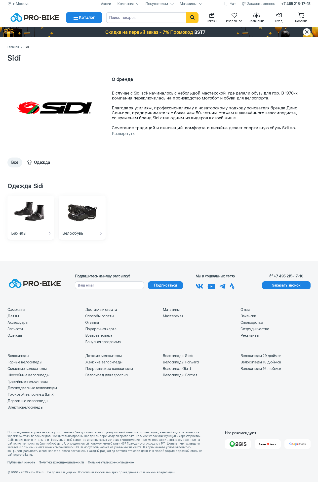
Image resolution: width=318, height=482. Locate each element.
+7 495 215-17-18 (296, 4)
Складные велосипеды (27, 368)
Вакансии (248, 316)
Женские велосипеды (103, 362)
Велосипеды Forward (181, 362)
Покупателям (156, 4)
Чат (233, 4)
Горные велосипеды (24, 362)
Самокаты (16, 309)
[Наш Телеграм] (222, 285)
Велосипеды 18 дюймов (260, 362)
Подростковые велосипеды (109, 368)
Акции (106, 4)
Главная (13, 47)
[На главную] (34, 17)
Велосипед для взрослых (106, 375)
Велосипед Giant (177, 368)
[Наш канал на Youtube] (211, 285)
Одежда (14, 335)
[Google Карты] (297, 444)
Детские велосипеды (103, 355)
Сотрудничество (254, 329)
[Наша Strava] (232, 285)
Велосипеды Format (180, 375)
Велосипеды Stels (178, 355)
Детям (13, 316)
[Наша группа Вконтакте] (199, 285)
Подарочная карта (101, 329)
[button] (159, 32)
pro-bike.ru (24, 454)
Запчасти (15, 329)
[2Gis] (238, 444)
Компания (125, 4)
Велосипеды (18, 355)
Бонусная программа (103, 342)
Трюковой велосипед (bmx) (30, 394)
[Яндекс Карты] (268, 444)
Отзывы (92, 322)
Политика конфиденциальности (61, 462)
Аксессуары (17, 322)
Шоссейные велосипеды (28, 375)
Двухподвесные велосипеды (32, 388)
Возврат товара (98, 335)
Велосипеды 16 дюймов (260, 368)
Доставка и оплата (101, 309)
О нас (245, 309)
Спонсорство (251, 322)
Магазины (188, 4)
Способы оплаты (99, 316)
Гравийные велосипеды (27, 381)
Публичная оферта (21, 462)
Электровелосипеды (25, 407)
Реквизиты (249, 335)
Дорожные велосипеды (27, 401)
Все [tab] (14, 162)
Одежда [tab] (42, 162)
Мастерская (173, 316)
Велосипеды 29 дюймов (261, 355)
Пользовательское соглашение (111, 462)
